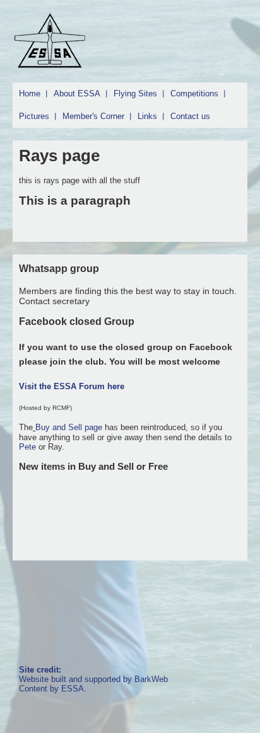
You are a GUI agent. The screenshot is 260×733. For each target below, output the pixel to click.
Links (147, 116)
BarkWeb (151, 679)
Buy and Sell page (70, 427)
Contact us (190, 116)
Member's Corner (93, 116)
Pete (27, 447)
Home (29, 93)
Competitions (194, 93)
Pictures (34, 116)
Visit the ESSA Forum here (71, 386)
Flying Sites (135, 93)
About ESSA (77, 93)
